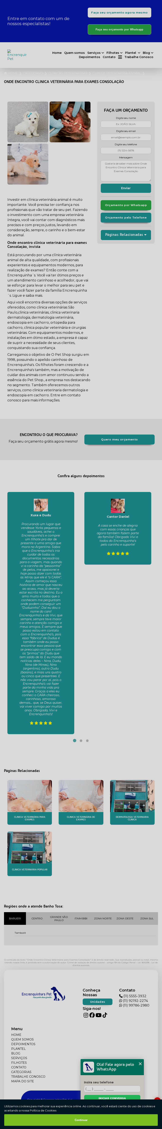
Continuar (81, 1120)
